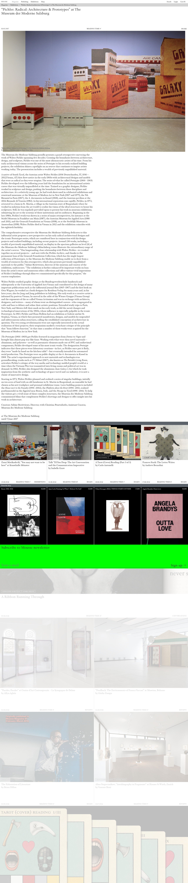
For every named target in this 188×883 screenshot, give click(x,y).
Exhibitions (35, 2)
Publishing (24, 2)
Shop (43, 2)
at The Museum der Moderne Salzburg (20, 416)
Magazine (15, 2)
